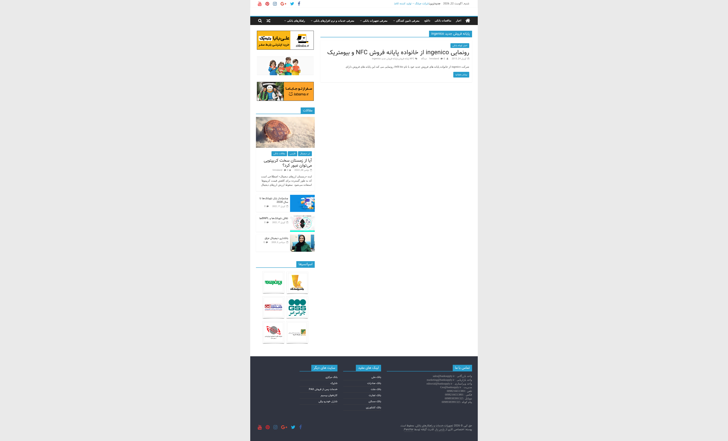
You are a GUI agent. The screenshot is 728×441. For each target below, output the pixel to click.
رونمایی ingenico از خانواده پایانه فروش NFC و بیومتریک (398, 52)
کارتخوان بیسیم (329, 395)
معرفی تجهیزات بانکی (375, 20)
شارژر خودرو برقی (327, 401)
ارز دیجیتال (305, 153)
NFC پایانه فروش (406, 58)
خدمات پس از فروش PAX (323, 389)
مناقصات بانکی (443, 20)
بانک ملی (376, 377)
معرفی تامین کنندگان (408, 20)
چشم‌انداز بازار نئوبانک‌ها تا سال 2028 (274, 200)
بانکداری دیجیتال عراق (276, 238)
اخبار (458, 20)
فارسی (292, 153)
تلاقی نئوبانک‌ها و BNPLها (273, 218)
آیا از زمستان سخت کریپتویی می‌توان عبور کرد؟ (288, 163)
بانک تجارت (375, 395)
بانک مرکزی (331, 377)
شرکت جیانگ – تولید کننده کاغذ (411, 4)
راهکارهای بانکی (296, 20)
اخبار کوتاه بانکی (459, 45)
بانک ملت (376, 389)
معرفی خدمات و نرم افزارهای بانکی (334, 20)
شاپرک (333, 383)
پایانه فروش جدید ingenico (384, 58)
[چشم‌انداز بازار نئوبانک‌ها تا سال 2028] (302, 197)
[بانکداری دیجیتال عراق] (302, 237)
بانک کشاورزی (373, 407)
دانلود (427, 20)
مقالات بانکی (279, 153)
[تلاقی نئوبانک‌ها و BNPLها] (302, 217)
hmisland (434, 58)
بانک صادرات (374, 383)
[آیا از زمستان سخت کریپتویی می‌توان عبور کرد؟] (285, 119)
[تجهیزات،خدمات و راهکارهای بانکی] (468, 21)
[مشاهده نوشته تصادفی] (268, 21)
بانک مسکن (375, 401)
